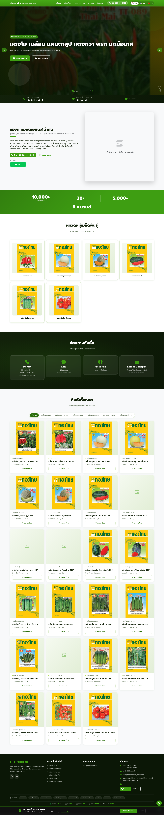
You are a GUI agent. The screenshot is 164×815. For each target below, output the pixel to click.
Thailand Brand (119, 798)
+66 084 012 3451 (35, 100)
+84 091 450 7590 (130, 767)
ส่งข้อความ (46, 155)
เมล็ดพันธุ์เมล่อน (78, 415)
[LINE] (17, 776)
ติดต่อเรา (100, 3)
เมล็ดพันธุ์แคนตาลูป (61, 415)
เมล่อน (99, 798)
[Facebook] (12, 776)
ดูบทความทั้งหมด (91, 765)
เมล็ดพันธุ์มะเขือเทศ (125, 415)
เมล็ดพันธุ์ (23, 798)
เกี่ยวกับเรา (68, 3)
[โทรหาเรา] (159, 803)
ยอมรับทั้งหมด (129, 811)
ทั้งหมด (34, 415)
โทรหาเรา (126, 789)
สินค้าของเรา (80, 3)
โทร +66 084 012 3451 (24, 155)
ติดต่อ (137, 789)
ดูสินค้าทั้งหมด (21, 58)
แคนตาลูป (107, 798)
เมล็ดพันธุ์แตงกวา (109, 415)
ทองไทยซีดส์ (33, 798)
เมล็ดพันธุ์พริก (46, 415)
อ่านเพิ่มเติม (65, 812)
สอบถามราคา (43, 58)
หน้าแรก (58, 3)
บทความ (91, 3)
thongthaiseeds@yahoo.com (133, 774)
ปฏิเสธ (142, 811)
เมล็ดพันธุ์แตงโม (93, 415)
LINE (19, 164)
